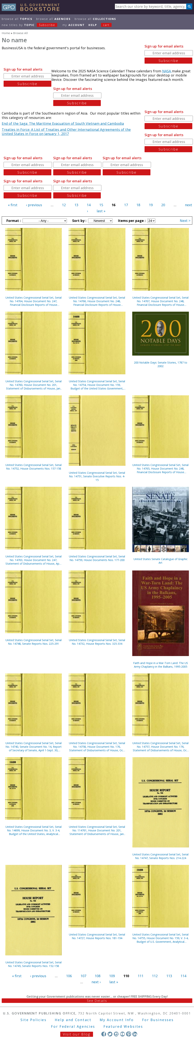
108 (97, 976)
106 (69, 976)
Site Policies (33, 1019)
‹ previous (34, 205)
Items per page (131, 220)
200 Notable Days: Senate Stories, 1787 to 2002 (160, 364)
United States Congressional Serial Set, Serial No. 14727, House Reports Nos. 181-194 (97, 936)
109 (112, 976)
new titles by (28, 25)
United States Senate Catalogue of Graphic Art (161, 560)
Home (6, 33)
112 (155, 976)
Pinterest (128, 1034)
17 (126, 205)
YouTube (122, 1034)
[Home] (32, 9)
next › (96, 982)
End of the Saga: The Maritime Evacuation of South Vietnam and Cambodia (63, 123)
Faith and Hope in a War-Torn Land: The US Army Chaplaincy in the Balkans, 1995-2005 (160, 664)
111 (140, 976)
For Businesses (158, 1019)
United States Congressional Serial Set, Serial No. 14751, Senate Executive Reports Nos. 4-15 (97, 476)
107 (83, 976)
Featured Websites (123, 1026)
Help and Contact (73, 1019)
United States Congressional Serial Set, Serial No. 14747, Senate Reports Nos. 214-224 (160, 856)
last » (101, 211)
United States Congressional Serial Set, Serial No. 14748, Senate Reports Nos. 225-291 (33, 641)
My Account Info (117, 1019)
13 (76, 205)
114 (183, 976)
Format (13, 220)
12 (64, 205)
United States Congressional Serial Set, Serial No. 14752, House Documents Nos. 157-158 (33, 466)
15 (101, 205)
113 (169, 976)
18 (138, 205)
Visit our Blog (76, 1034)
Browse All (17, 19)
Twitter (110, 1034)
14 (89, 205)
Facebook (103, 1034)
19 (151, 205)
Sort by (78, 220)
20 (163, 205)
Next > (185, 220)
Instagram (116, 1034)
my (74, 25)
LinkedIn (134, 1034)
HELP (92, 25)
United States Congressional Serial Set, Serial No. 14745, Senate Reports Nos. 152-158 (33, 964)
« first (12, 205)
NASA (167, 71)
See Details (97, 1001)
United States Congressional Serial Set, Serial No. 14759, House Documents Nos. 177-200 (97, 558)
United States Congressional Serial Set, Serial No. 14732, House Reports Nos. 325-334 (97, 641)
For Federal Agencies (73, 1026)
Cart (106, 25)
